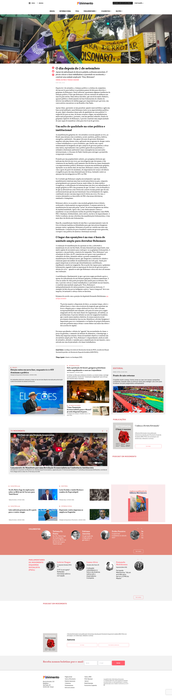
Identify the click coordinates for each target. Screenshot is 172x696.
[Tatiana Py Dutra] (46, 537)
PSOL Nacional (88, 679)
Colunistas (105, 11)
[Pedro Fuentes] (105, 535)
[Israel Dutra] (134, 535)
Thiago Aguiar (73, 80)
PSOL (77, 11)
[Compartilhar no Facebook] (53, 68)
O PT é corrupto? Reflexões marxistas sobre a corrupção (63, 573)
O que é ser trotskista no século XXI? (119, 536)
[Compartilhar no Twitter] (53, 71)
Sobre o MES (87, 677)
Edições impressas (70, 681)
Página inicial (68, 677)
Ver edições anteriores (113, 645)
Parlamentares (89, 11)
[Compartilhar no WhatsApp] (53, 75)
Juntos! (86, 681)
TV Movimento (17, 430)
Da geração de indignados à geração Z (87, 538)
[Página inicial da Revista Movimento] (85, 4)
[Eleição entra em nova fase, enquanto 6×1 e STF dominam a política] (36, 400)
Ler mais (148, 446)
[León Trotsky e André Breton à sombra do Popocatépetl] (99, 495)
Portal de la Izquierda (90, 685)
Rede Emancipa (88, 683)
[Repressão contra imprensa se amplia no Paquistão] (99, 515)
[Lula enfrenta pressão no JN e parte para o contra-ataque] (47, 515)
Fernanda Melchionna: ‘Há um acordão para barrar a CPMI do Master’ (123, 574)
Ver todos (138, 551)
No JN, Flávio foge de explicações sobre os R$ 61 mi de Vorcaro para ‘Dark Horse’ (59, 540)
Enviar (118, 663)
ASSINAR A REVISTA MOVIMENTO (122, 3)
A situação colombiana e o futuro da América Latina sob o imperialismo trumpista (93, 573)
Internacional (65, 11)
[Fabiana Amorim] (75, 535)
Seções (118, 11)
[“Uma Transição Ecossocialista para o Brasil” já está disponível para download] (100, 410)
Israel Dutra (61, 80)
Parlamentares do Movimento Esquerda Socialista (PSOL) (37, 565)
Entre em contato (70, 687)
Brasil (52, 11)
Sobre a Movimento (70, 679)
